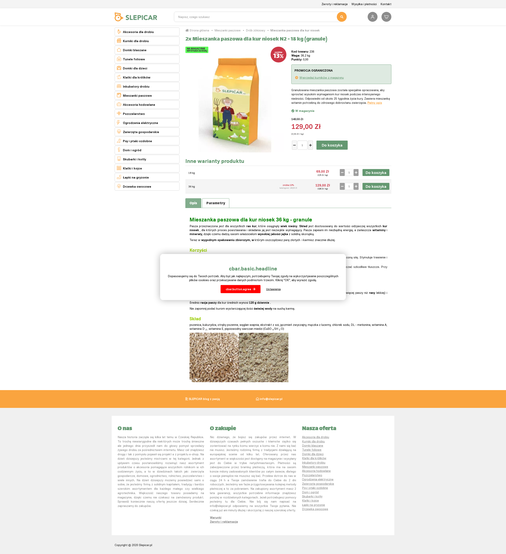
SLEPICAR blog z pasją (204, 399)
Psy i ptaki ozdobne (134, 140)
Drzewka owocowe (134, 186)
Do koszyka (332, 145)
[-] (294, 145)
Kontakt (385, 4)
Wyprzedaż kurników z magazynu (321, 77)
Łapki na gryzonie (133, 177)
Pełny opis (374, 103)
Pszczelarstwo (131, 113)
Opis (193, 203)
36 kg (191, 186)
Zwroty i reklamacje (335, 4)
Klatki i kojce (129, 168)
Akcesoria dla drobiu (135, 31)
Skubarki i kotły (131, 159)
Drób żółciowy (255, 30)
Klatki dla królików (133, 77)
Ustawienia (273, 289)
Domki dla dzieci (132, 68)
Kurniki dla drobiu (133, 40)
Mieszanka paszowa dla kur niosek (295, 30)
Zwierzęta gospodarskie (138, 131)
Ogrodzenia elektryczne (137, 122)
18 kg (191, 173)
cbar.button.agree (238, 289)
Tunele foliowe (131, 59)
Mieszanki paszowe (134, 95)
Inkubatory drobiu (133, 86)
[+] (310, 145)
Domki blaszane (131, 49)
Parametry (215, 203)
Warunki (215, 517)
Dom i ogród (129, 149)
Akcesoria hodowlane (136, 104)
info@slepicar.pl (271, 399)
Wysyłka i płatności (364, 4)
